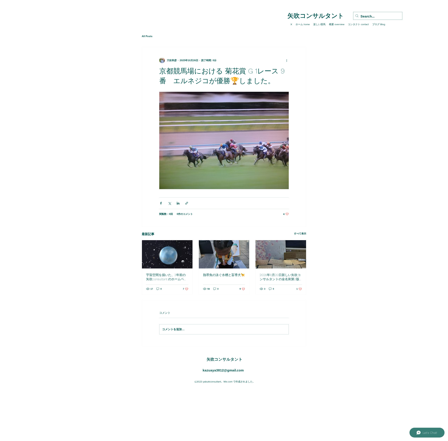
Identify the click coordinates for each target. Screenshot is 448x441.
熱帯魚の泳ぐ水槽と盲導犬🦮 (224, 275)
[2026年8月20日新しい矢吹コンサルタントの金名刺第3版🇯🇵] (280, 254)
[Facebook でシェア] (161, 203)
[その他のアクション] (287, 60)
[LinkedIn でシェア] (178, 203)
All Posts (147, 36)
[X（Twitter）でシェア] (169, 203)
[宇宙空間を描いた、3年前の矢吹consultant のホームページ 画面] (167, 254)
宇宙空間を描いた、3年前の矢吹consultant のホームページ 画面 (166, 277)
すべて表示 (300, 233)
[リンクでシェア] (186, 203)
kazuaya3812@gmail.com (223, 370)
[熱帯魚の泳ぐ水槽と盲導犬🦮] (224, 254)
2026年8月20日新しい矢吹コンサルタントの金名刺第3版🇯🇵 (280, 277)
